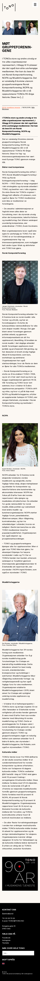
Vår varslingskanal (27, 973)
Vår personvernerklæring (13, 973)
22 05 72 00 (10, 918)
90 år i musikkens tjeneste (11, 107)
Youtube (5, 943)
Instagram (6, 940)
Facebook (6, 938)
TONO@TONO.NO (16, 921)
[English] (3, 963)
